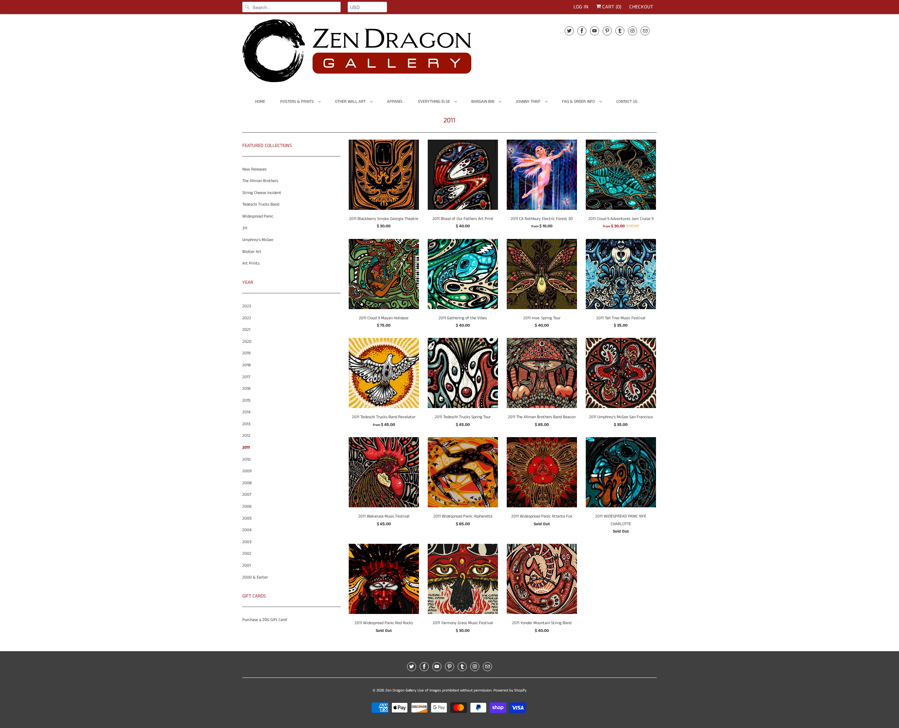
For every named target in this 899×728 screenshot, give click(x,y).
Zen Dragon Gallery (400, 690)
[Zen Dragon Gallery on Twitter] (569, 31)
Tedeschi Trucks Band (260, 204)
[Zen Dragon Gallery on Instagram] (632, 31)
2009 (246, 471)
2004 (246, 530)
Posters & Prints (297, 102)
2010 (246, 459)
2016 (246, 389)
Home (260, 102)
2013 (246, 424)
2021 (246, 330)
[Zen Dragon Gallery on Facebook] (581, 31)
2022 (246, 318)
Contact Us (626, 102)
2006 (246, 506)
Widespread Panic (257, 216)
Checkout (641, 7)
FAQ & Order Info (579, 102)
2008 (247, 483)
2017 (246, 377)
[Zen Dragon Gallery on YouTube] (594, 31)
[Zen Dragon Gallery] (368, 53)
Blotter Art (251, 252)
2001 (246, 565)
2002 (246, 553)
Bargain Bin (483, 102)
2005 (246, 518)
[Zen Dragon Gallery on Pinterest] (607, 31)
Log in (580, 7)
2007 (246, 494)
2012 (246, 436)
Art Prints (251, 263)
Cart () (611, 7)
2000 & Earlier (255, 577)
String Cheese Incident (261, 193)
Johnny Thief (529, 102)
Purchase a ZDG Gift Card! (264, 620)
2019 (246, 353)
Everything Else (434, 102)
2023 (246, 306)
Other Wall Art (351, 102)
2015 (246, 400)
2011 (449, 120)
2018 (246, 365)
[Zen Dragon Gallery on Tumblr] (619, 31)
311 (244, 228)
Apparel (395, 102)
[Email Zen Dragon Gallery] (645, 31)
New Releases (254, 169)
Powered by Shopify (509, 690)
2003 (246, 542)
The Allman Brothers (260, 181)
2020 (246, 342)
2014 (246, 412)
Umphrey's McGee (257, 240)
